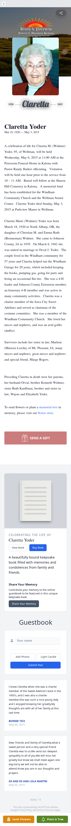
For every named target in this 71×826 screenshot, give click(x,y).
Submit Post (35, 665)
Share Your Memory (24, 603)
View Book (18, 547)
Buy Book (38, 547)
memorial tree (48, 407)
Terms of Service (45, 810)
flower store (45, 413)
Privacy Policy (25, 810)
